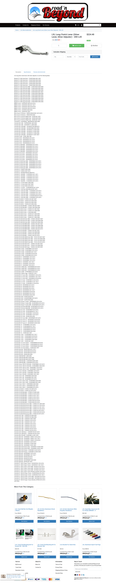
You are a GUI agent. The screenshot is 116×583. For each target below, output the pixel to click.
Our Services (46, 25)
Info (23, 517)
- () (77, 25)
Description (18, 72)
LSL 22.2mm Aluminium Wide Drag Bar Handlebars (68, 509)
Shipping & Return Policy (61, 570)
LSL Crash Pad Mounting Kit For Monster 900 (46, 545)
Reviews (36, 72)
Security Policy (59, 573)
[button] (94, 45)
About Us (37, 564)
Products (17, 25)
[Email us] (75, 575)
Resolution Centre (19, 570)
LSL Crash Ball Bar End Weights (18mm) (24, 509)
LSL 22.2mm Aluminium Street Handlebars (46, 509)
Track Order (18, 567)
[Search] (99, 25)
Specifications (27, 72)
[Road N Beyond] (58, 12)
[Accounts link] (81, 25)
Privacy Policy (58, 567)
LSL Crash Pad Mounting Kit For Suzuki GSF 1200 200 (24, 545)
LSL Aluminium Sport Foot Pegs (91, 544)
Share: (53, 39)
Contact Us (26, 25)
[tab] (18, 72)
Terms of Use (58, 564)
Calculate (95, 56)
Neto (100, 577)
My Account (18, 564)
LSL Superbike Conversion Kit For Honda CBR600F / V (90, 509)
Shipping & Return (35, 25)
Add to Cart (77, 45)
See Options (24, 521)
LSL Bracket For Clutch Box (68, 544)
